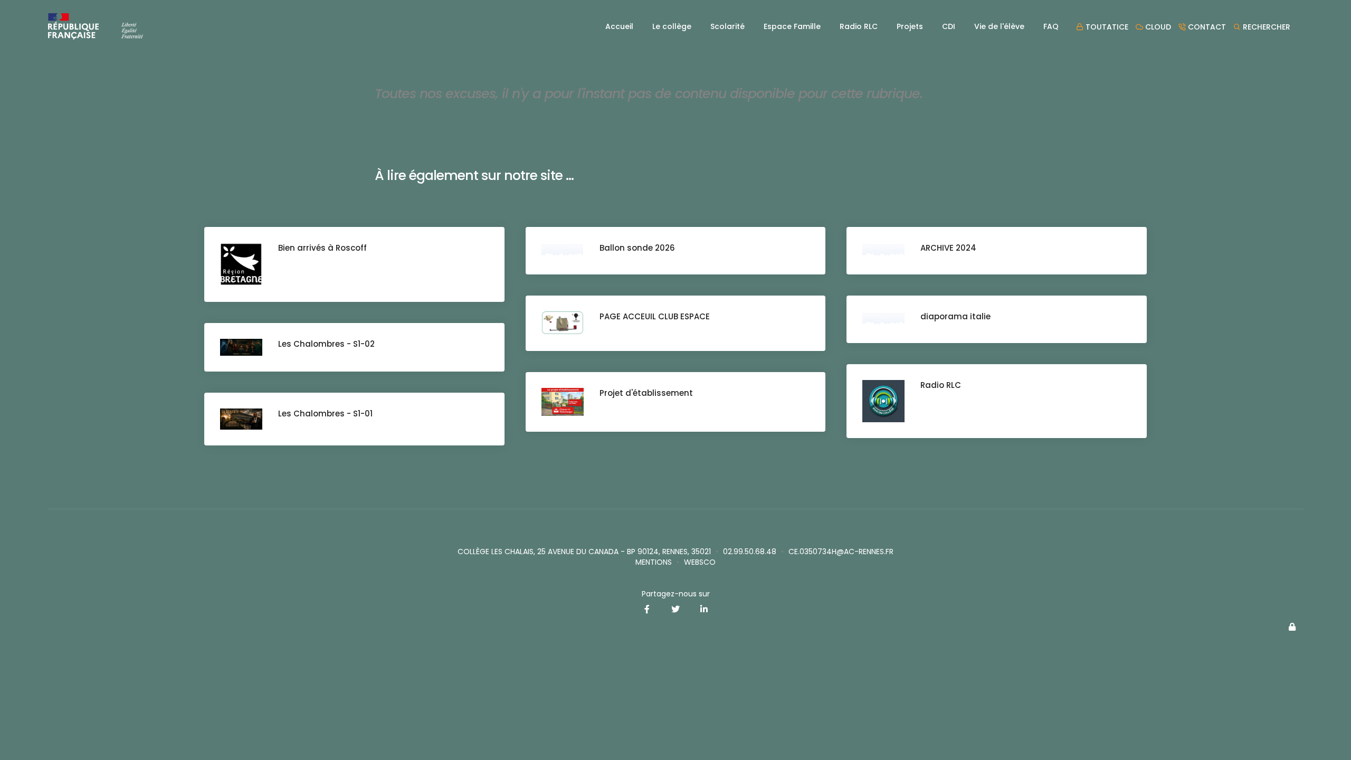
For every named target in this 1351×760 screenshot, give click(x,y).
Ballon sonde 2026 (637, 247)
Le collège (671, 26)
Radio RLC (859, 26)
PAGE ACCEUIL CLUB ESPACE (655, 316)
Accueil (619, 26)
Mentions (653, 562)
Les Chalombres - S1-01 (325, 413)
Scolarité (727, 26)
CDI (948, 26)
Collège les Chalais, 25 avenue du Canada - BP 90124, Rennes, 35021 (584, 551)
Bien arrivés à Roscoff (322, 247)
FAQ (1051, 26)
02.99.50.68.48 (749, 551)
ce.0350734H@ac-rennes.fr (840, 551)
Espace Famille (792, 26)
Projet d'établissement (646, 392)
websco (700, 562)
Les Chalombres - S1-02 (326, 343)
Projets (910, 26)
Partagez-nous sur (676, 593)
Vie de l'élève (999, 26)
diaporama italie (955, 316)
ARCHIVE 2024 (948, 247)
